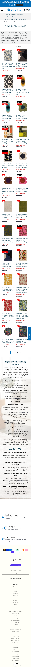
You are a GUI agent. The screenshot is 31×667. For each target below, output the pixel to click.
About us (15, 586)
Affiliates (15, 589)
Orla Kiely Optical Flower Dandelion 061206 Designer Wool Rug (22, 91)
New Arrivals (15, 631)
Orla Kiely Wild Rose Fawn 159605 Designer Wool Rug (8, 165)
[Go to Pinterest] (20, 560)
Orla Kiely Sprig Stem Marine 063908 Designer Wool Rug (7, 240)
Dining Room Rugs (15, 638)
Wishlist (16, 624)
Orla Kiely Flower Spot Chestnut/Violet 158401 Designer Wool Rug (8, 191)
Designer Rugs (15, 636)
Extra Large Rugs (15, 640)
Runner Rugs (15, 656)
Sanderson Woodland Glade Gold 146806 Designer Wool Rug (8, 289)
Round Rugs (15, 654)
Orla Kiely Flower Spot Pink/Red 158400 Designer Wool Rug (22, 190)
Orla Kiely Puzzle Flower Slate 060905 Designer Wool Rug (7, 90)
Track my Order (15, 622)
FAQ (16, 598)
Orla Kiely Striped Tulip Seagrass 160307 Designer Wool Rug (22, 141)
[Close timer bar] (30, 0)
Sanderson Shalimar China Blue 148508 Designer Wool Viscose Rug (8, 65)
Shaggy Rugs (15, 658)
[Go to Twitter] (16, 560)
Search (15, 615)
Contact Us (15, 593)
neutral (20, 478)
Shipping (15, 618)
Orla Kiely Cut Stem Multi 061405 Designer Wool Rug (8, 141)
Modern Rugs (15, 645)
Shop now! (19, 4)
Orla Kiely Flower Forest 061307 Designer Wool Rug (21, 116)
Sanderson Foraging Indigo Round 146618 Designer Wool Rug (8, 341)
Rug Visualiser (15, 613)
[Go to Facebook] (11, 560)
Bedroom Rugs (15, 634)
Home (2, 21)
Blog (15, 591)
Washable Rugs (15, 660)
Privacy (15, 604)
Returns (16, 606)
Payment (15, 602)
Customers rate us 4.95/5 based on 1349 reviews (15, 574)
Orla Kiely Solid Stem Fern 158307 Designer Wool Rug (22, 216)
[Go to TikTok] (18, 560)
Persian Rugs (15, 651)
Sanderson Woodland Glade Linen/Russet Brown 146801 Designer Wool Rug (22, 290)
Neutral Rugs (15, 647)
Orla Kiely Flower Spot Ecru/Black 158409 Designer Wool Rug (22, 165)
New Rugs (6, 21)
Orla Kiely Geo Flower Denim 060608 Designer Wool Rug (8, 264)
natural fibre (9, 482)
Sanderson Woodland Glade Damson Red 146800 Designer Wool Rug (8, 316)
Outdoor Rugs (15, 649)
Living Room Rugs (15, 642)
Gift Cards (15, 600)
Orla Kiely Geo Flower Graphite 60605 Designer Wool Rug (22, 64)
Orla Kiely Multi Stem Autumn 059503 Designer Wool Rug (22, 264)
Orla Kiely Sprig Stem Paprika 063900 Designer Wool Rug (22, 240)
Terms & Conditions (15, 620)
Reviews (15, 609)
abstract (20, 480)
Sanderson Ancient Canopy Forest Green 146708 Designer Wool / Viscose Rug (22, 316)
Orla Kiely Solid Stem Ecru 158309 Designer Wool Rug (8, 216)
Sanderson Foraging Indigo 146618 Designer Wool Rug (22, 341)
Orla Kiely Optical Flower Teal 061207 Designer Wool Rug (7, 116)
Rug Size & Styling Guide (15, 611)
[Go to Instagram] (13, 560)
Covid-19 (15, 595)
